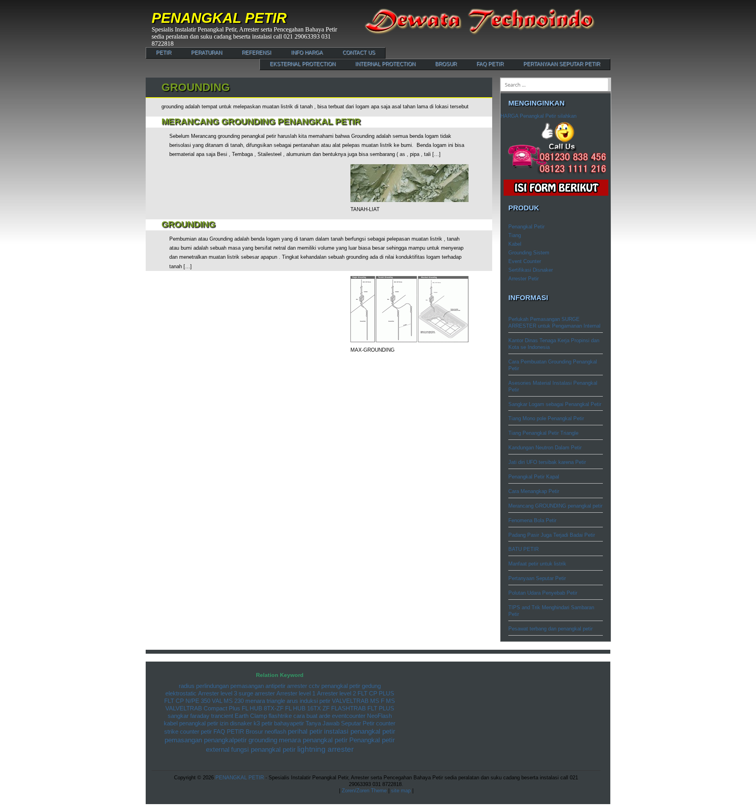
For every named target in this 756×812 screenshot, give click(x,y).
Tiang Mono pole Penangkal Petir (546, 418)
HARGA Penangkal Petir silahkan (538, 116)
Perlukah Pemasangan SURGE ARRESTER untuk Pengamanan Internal (554, 322)
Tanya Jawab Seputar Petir (340, 723)
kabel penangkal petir (191, 723)
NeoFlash (379, 716)
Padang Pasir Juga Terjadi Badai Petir (551, 535)
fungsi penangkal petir (263, 749)
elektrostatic (180, 693)
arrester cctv (303, 686)
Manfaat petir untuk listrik (537, 564)
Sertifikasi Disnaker (530, 270)
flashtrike (280, 716)
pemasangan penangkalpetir (206, 740)
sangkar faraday (188, 716)
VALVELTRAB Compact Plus (202, 708)
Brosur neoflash (266, 732)
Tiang (514, 235)
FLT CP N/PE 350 (187, 701)
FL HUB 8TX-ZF (263, 708)
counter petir (196, 732)
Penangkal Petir (526, 227)
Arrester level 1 (295, 693)
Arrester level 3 (217, 693)
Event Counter (524, 261)
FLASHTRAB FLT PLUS (362, 708)
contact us (359, 53)
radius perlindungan (204, 686)
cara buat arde (311, 716)
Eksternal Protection (302, 64)
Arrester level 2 (336, 693)
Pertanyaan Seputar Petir (561, 64)
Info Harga (307, 53)
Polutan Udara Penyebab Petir (542, 593)
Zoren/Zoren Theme (364, 790)
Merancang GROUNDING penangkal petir (261, 121)
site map (401, 790)
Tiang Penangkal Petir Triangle (543, 433)
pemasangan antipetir (257, 686)
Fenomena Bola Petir (532, 520)
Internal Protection (385, 64)
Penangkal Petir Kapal (533, 477)
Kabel (514, 244)
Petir (163, 53)
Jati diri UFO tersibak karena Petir (547, 462)
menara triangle (265, 701)
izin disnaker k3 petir (246, 723)
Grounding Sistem (528, 253)
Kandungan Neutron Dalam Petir (545, 447)
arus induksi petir (308, 701)
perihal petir (305, 731)
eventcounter (348, 716)
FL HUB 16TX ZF (307, 708)
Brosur (446, 64)
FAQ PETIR (490, 64)
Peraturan (206, 53)
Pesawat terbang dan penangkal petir (550, 629)
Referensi (256, 53)
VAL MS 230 (228, 701)
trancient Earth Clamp (239, 716)
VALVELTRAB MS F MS (363, 701)
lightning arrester (325, 749)
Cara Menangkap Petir (533, 491)
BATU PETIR (523, 549)
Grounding (188, 224)
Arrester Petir (523, 279)
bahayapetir (289, 723)
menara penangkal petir (313, 740)
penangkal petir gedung (351, 686)
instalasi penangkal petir (359, 731)
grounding (262, 740)
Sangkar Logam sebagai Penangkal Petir (554, 404)
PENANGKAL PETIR (219, 18)
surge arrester (257, 693)
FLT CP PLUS (376, 693)
